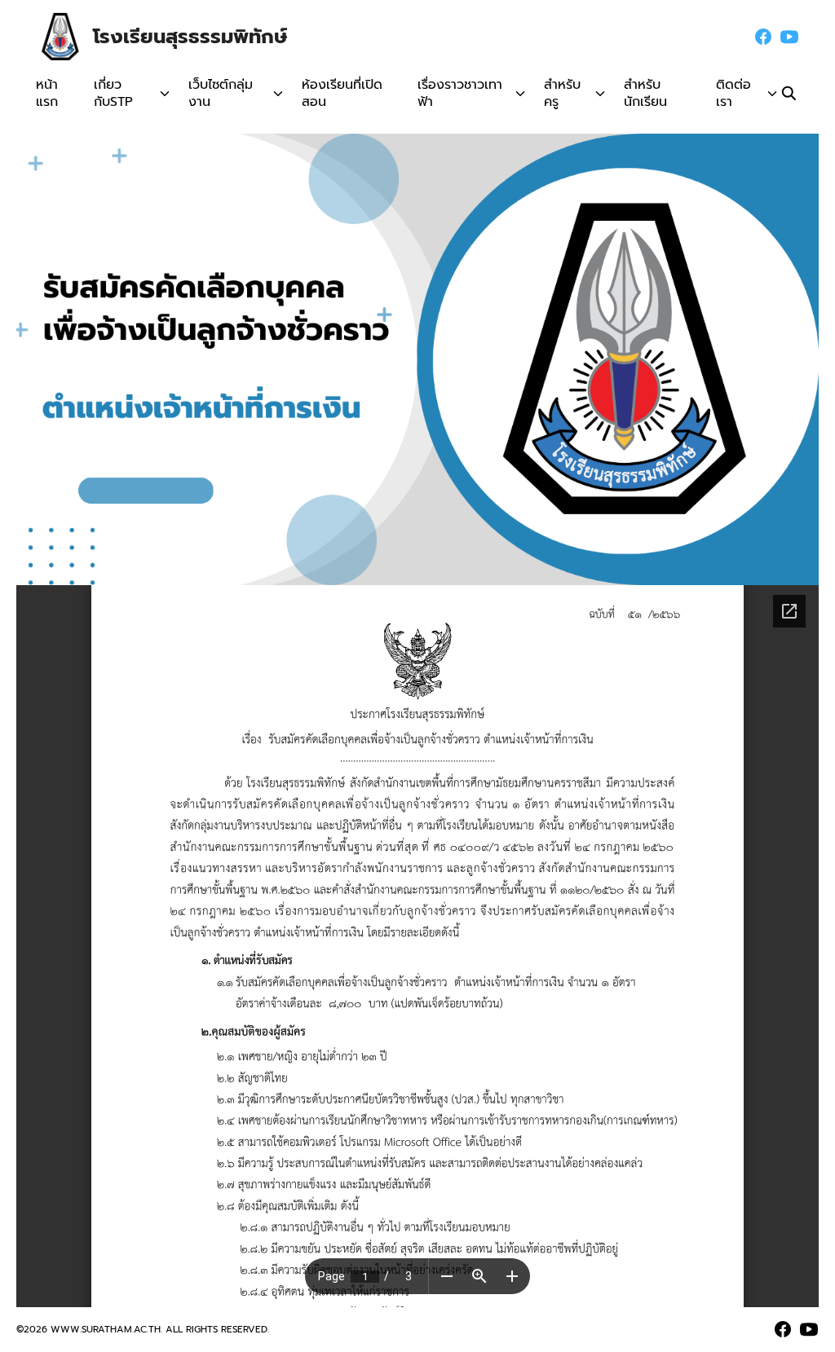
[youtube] (789, 36)
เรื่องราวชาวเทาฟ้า (460, 93)
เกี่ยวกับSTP (113, 93)
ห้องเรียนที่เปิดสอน (342, 93)
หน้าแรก (47, 93)
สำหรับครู (562, 93)
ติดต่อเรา (733, 93)
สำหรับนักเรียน (645, 93)
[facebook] (763, 36)
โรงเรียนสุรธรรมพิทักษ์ (190, 36)
